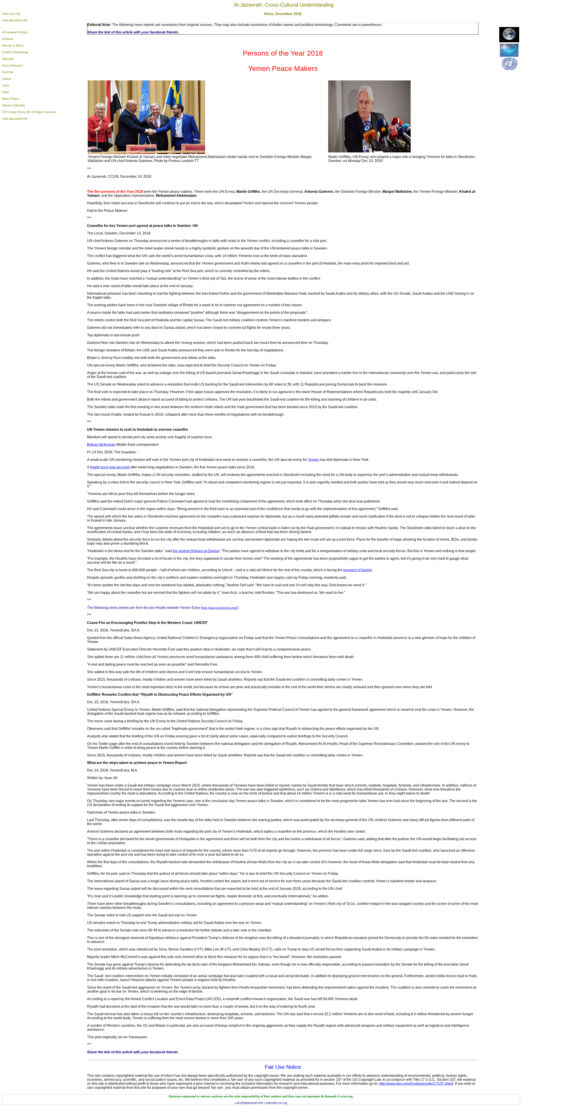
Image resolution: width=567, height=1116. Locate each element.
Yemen (313, 460)
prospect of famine (357, 570)
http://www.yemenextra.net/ (219, 608)
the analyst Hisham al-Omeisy (196, 551)
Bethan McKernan (101, 444)
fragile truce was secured (109, 467)
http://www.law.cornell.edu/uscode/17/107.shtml (416, 1083)
